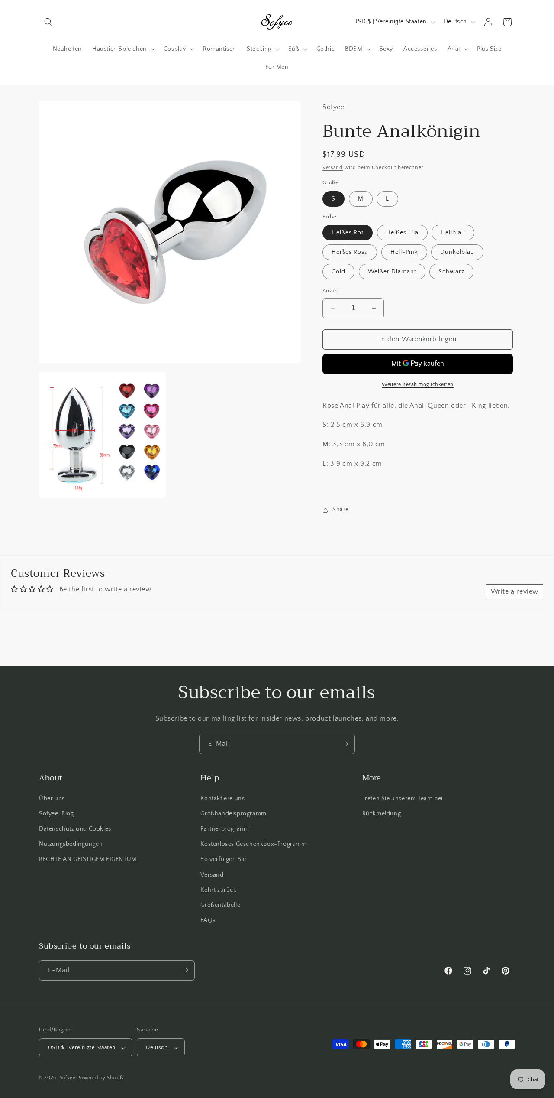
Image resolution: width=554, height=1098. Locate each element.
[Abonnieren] (344, 744)
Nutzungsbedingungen (71, 844)
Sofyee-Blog (56, 813)
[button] (48, 22)
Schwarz (451, 271)
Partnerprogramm (225, 828)
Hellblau (453, 232)
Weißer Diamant (392, 271)
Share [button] (340, 509)
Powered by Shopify (101, 1078)
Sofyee (68, 1078)
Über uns (52, 798)
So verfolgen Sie (223, 859)
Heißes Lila (402, 232)
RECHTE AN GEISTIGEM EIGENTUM (88, 859)
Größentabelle (220, 904)
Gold (338, 271)
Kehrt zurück (218, 889)
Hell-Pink (404, 252)
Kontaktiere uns (222, 798)
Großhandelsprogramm (233, 813)
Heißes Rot (348, 232)
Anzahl (330, 291)
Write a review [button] (514, 591)
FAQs (207, 920)
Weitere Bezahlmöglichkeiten (418, 384)
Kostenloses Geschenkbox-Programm (253, 844)
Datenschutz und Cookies (75, 828)
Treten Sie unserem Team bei (402, 798)
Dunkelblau (457, 252)
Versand (332, 167)
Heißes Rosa (350, 252)
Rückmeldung (381, 813)
